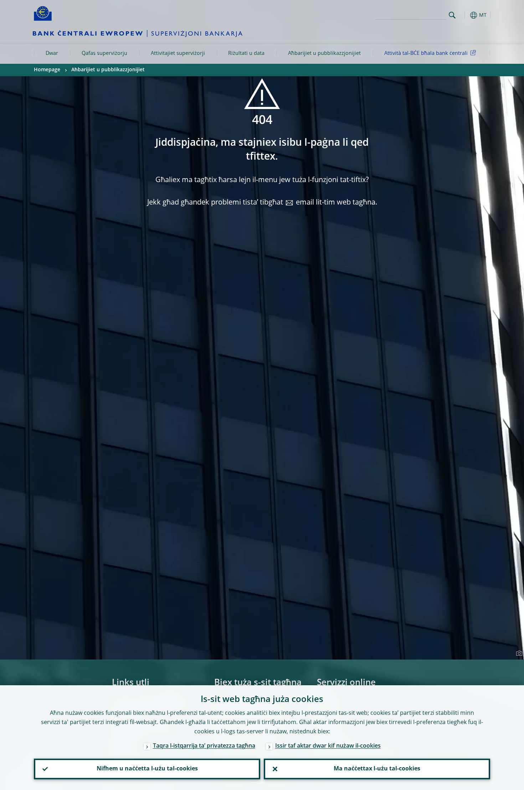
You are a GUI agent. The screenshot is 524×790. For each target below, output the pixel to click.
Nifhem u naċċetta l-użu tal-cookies (147, 769)
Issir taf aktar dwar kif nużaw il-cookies (328, 746)
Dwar (52, 53)
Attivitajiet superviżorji (178, 53)
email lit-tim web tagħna (335, 202)
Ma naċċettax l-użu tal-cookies (377, 769)
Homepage (47, 69)
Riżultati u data (246, 53)
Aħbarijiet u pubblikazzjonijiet (324, 53)
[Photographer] (518, 653)
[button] (465, 15)
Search (452, 15)
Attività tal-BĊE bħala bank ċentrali (426, 53)
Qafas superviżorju (104, 53)
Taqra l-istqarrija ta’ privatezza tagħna (204, 746)
